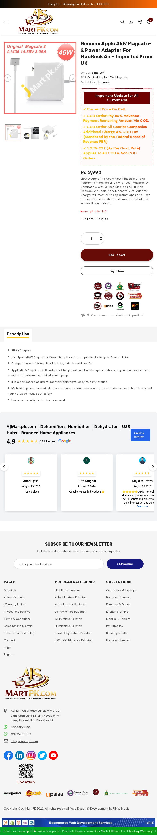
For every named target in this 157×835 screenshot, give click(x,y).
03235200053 (21, 734)
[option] (40, 78)
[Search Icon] (122, 22)
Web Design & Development (89, 808)
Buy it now (116, 271)
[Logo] (38, 21)
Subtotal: (88, 219)
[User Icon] (131, 22)
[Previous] (7, 78)
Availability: (88, 82)
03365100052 (20, 727)
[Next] (72, 78)
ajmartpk (98, 72)
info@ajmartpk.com (24, 741)
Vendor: (86, 72)
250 (90, 315)
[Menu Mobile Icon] (6, 21)
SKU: (84, 77)
